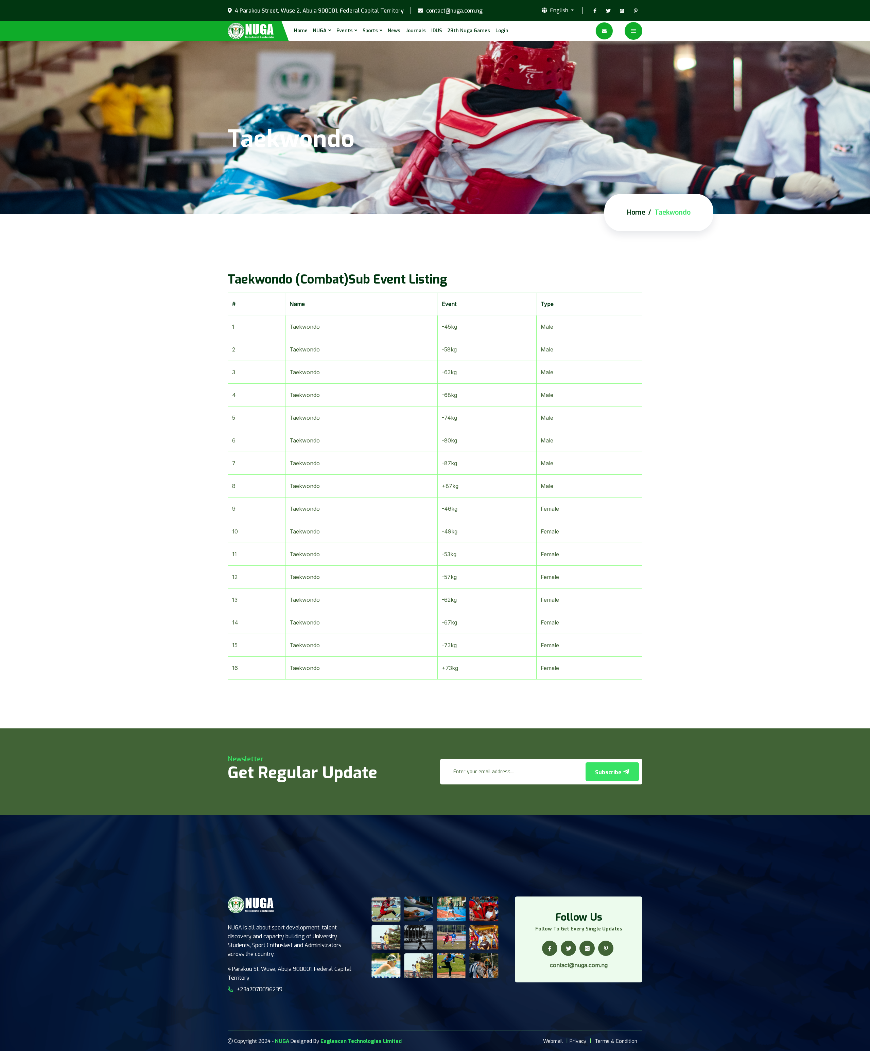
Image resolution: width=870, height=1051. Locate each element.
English (559, 10)
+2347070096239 (259, 989)
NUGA (320, 31)
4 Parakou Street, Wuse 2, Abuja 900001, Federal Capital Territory (318, 10)
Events (344, 31)
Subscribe (609, 772)
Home (301, 31)
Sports (370, 31)
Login (501, 31)
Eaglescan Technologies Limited (361, 1041)
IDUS (436, 31)
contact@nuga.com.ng (454, 10)
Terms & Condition (616, 1041)
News (394, 31)
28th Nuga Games (468, 31)
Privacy (578, 1041)
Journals (416, 31)
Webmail (553, 1041)
